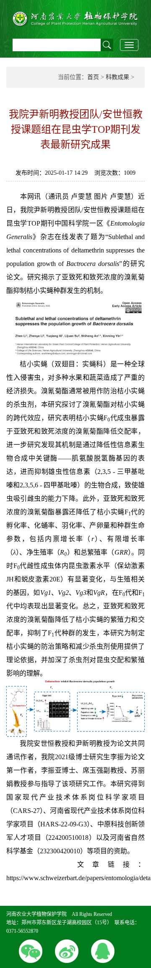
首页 (93, 77)
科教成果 (117, 77)
